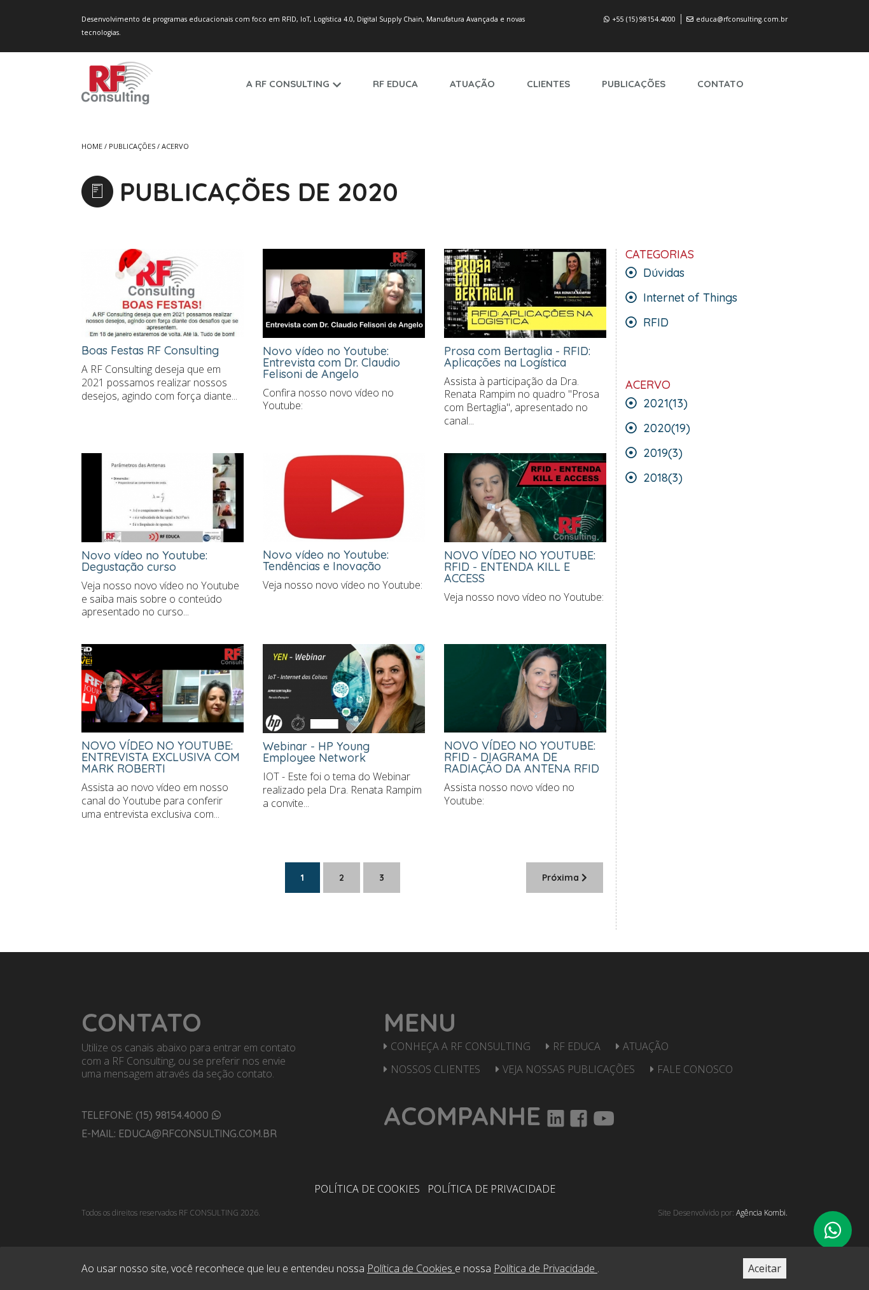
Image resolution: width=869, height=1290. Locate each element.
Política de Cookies (367, 1189)
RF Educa (577, 1046)
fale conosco (695, 1069)
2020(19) (665, 428)
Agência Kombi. (762, 1212)
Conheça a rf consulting (461, 1046)
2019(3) (661, 452)
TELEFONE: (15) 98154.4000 (145, 1115)
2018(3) (661, 477)
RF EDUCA (395, 84)
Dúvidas (662, 272)
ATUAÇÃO (472, 84)
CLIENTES (548, 84)
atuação (646, 1046)
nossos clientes (435, 1069)
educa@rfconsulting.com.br (742, 19)
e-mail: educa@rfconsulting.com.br (179, 1133)
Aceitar (764, 1268)
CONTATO (720, 84)
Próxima (561, 877)
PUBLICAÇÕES (633, 84)
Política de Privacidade (491, 1189)
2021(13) (664, 403)
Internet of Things (688, 297)
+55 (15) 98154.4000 (644, 19)
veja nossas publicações (569, 1069)
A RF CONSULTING (288, 84)
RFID (654, 322)
